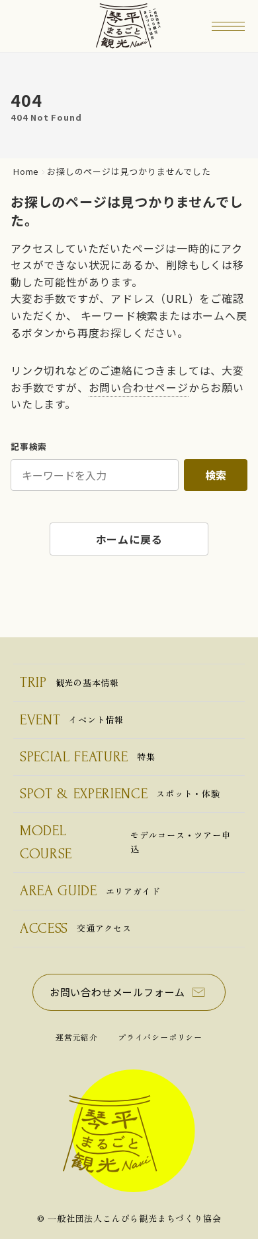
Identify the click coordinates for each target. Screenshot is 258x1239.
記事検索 (29, 446)
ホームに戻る (129, 539)
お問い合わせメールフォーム (117, 992)
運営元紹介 (77, 1036)
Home (26, 172)
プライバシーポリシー (160, 1036)
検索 (215, 475)
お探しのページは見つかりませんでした (128, 172)
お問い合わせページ (139, 387)
